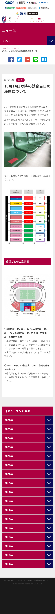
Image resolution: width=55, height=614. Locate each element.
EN (10, 21)
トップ (5, 48)
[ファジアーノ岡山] (4, 19)
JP (10, 18)
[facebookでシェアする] (11, 59)
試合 (20, 80)
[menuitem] (32, 20)
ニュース (14, 48)
